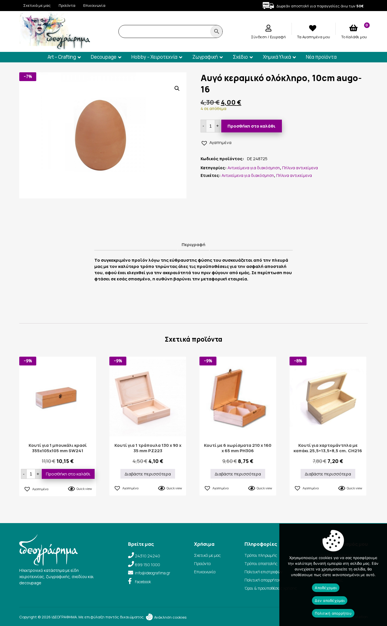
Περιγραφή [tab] (193, 245)
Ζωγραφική (205, 57)
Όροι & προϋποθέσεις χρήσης (270, 588)
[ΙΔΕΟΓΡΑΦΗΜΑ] (54, 48)
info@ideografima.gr (152, 573)
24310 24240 (147, 556)
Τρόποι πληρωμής (260, 555)
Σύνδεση (259, 36)
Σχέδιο (240, 57)
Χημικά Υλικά (277, 57)
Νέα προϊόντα (321, 57)
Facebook (143, 581)
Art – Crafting (62, 57)
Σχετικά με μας (37, 5)
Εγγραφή (278, 36)
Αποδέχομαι (326, 587)
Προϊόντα (67, 5)
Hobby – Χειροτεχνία (154, 57)
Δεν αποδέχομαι (330, 600)
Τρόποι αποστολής (260, 563)
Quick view (84, 489)
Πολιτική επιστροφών (263, 571)
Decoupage (103, 57)
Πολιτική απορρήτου (262, 580)
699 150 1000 (147, 564)
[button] (177, 88)
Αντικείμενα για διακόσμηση (253, 167)
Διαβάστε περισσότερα (148, 474)
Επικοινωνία (94, 5)
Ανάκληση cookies (169, 617)
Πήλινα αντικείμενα (300, 167)
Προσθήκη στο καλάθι (251, 126)
